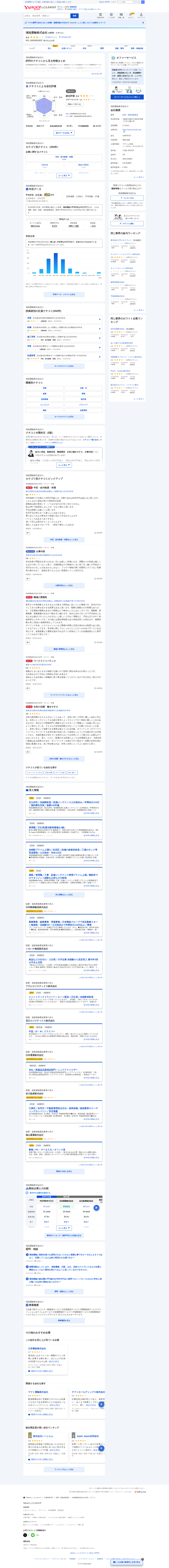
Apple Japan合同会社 (88, 1436)
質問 (102, 48)
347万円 (132, 350)
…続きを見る (53, 1361)
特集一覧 (121, 17)
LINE (37, 1535)
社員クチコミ (68, 47)
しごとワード (71, 1525)
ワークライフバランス (45, 661)
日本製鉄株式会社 (37, 1348)
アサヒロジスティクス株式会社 (41, 986)
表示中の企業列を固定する (40, 1193)
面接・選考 (121, 47)
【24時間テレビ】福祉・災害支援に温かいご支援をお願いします (47, 2)
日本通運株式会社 (35, 1055)
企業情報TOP (48, 1497)
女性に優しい (72, 772)
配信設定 (61, 1510)
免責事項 (100, 1559)
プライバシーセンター (59, 1559)
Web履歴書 (52, 1510)
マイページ (141, 17)
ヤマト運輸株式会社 (38, 1392)
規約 (72, 1559)
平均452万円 (66, 37)
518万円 (132, 364)
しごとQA (111, 17)
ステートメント (86, 1559)
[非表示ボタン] (142, 1559)
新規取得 (73, 7)
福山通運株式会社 (35, 1135)
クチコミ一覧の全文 (90, 440)
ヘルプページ (127, 1488)
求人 (53, 47)
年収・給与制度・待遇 (45, 487)
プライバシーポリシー (42, 1559)
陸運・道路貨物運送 (130, 115)
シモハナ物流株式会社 (37, 948)
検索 (143, 2)
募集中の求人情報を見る (42, 1371)
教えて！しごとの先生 (30, 1525)
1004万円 (132, 303)
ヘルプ (113, 2)
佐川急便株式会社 (35, 1093)
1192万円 (132, 261)
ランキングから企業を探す (57, 1517)
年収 (88, 47)
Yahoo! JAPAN (104, 2)
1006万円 (132, 289)
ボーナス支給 (60, 772)
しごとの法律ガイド (47, 1525)
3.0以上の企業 (49, 40)
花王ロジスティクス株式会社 (40, 1020)
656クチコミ (52, 37)
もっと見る (138, 177)
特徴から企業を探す (39, 1517)
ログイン (60, 9)
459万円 (132, 392)
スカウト (131, 17)
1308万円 (132, 248)
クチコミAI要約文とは (53, 443)
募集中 (46, 1222)
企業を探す (100, 17)
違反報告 (99, 533)
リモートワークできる (34, 772)
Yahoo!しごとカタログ (33, 1497)
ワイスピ (137, 2)
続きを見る (96, 74)
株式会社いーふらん (43, 1436)
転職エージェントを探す (76, 1517)
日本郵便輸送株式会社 (37, 907)
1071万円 (132, 275)
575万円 (132, 378)
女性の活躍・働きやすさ (46, 707)
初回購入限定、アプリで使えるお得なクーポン (84, 9)
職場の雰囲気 (40, 597)
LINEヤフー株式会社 (30, 1545)
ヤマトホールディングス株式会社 (88, 1392)
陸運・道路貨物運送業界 (34, 40)
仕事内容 (40, 551)
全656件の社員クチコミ (61, 71)
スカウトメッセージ (30, 1510)
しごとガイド (60, 1525)
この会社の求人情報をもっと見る (89, 940)
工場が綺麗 (48, 772)
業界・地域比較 (137, 48)
